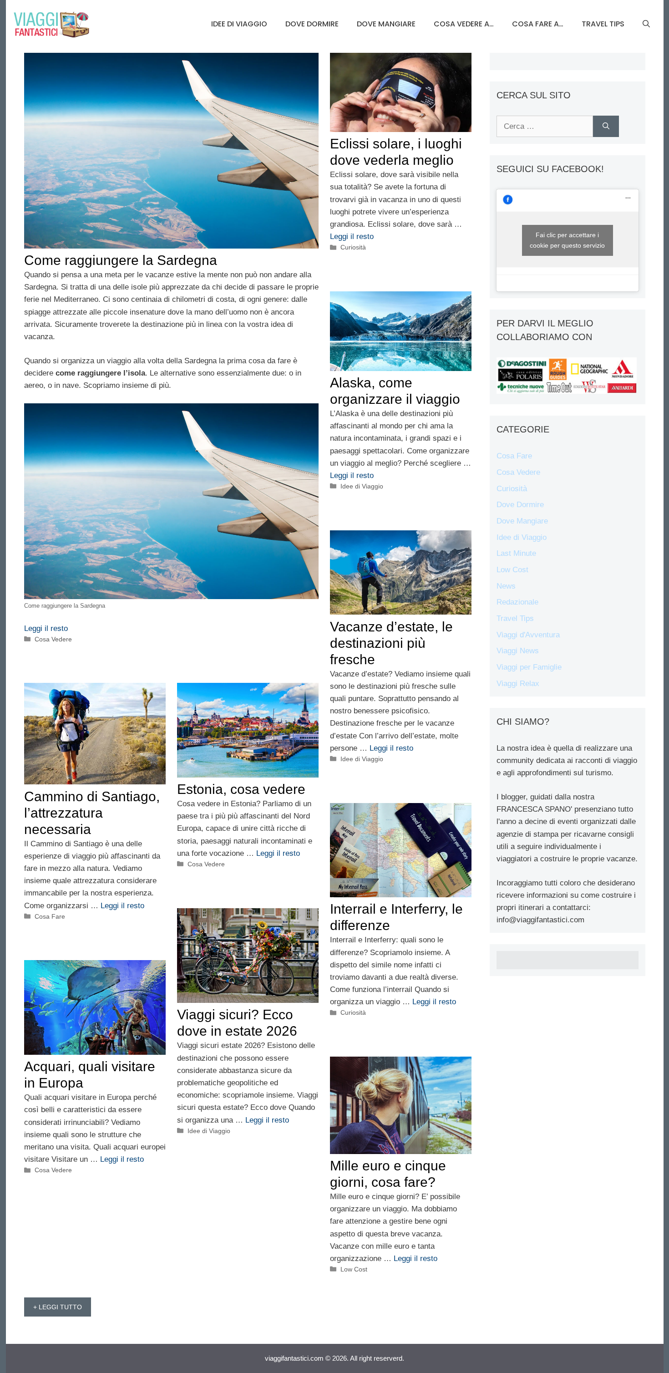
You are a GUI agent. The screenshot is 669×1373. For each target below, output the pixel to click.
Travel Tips (603, 24)
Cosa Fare (50, 916)
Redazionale (517, 602)
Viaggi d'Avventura (528, 635)
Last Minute (516, 553)
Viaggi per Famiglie (529, 667)
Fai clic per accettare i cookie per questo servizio (567, 240)
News (506, 586)
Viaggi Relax (518, 683)
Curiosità (353, 247)
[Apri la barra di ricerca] (646, 24)
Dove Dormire (312, 24)
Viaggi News (518, 650)
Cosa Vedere (53, 639)
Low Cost (353, 1269)
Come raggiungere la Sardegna (120, 260)
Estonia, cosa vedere (241, 789)
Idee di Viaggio (239, 24)
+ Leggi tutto (57, 1307)
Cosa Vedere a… (464, 24)
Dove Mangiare (386, 24)
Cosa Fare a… (537, 24)
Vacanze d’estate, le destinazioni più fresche (391, 643)
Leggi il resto (46, 628)
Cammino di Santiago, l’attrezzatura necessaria (92, 813)
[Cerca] (606, 126)
